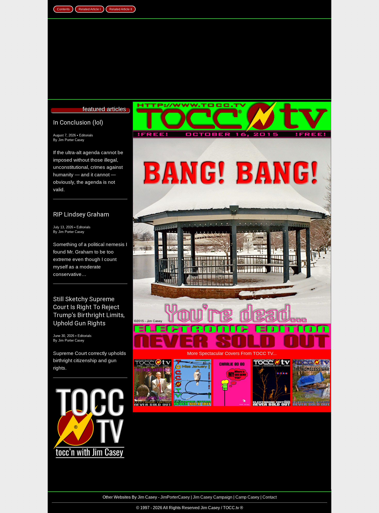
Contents (63, 9)
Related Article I (90, 9)
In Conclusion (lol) (78, 122)
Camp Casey (247, 497)
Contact (269, 497)
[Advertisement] (189, 59)
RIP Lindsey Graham (81, 214)
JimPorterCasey (175, 497)
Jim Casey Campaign (212, 497)
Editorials (86, 135)
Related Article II (120, 9)
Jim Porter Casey (71, 140)
